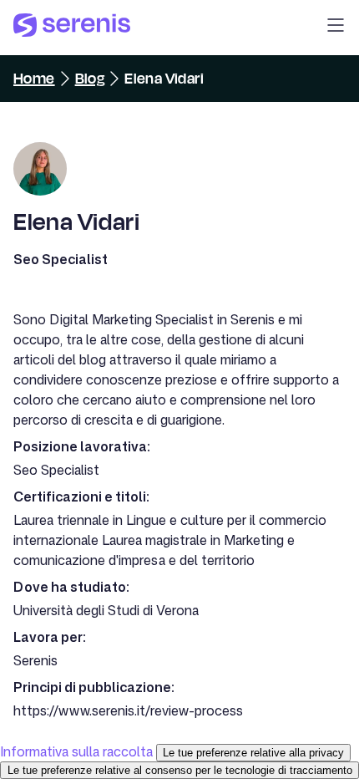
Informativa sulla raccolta (76, 751)
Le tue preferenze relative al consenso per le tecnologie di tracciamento (180, 770)
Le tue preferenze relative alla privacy (253, 752)
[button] (336, 27)
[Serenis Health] (71, 27)
